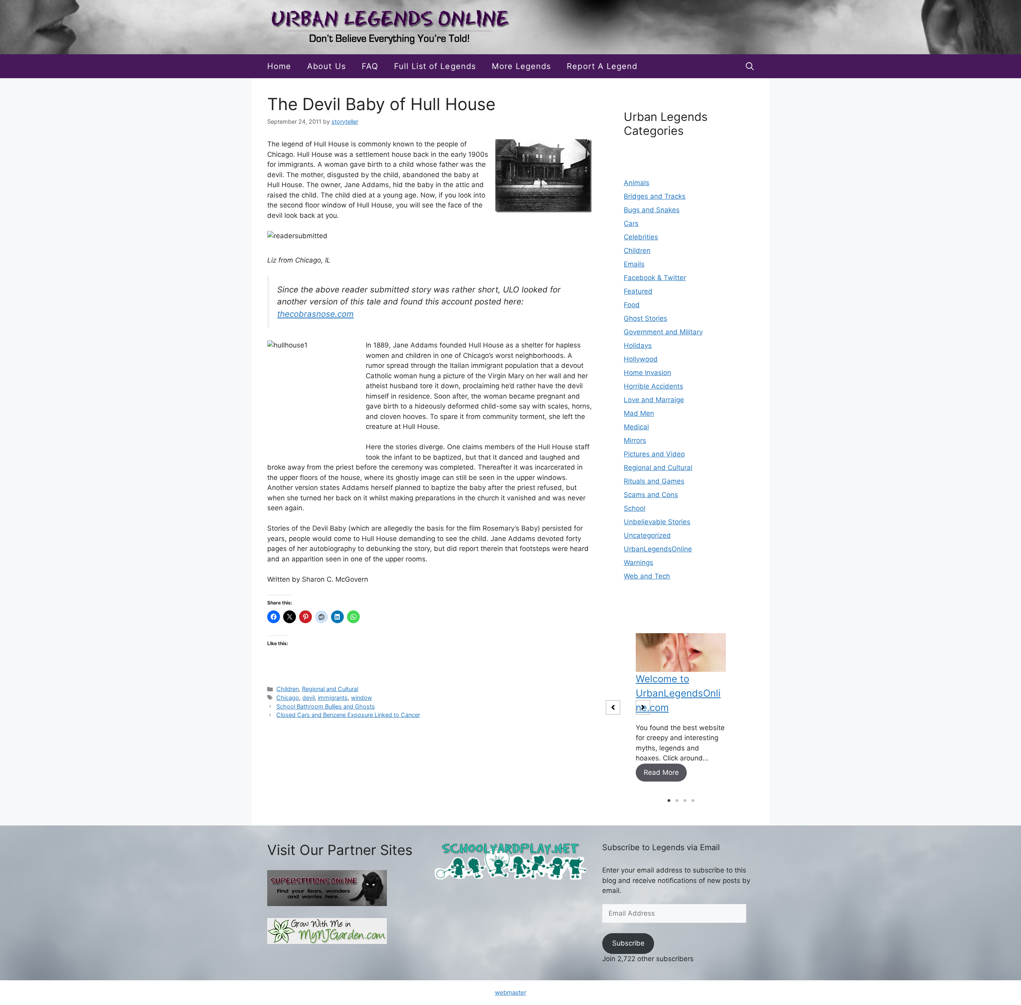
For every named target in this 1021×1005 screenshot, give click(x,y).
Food (632, 305)
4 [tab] (693, 801)
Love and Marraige (654, 400)
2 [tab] (677, 801)
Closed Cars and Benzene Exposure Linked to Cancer (348, 714)
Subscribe (628, 943)
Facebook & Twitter (655, 278)
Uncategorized (647, 535)
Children (287, 688)
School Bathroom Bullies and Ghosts (325, 706)
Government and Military (663, 332)
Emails (634, 264)
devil (308, 697)
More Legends (521, 66)
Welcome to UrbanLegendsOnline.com (678, 693)
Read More (661, 772)
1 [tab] (669, 801)
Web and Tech (647, 576)
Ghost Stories (645, 318)
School (634, 508)
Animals (636, 183)
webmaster (510, 992)
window (361, 697)
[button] (750, 66)
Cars (631, 223)
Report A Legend (602, 66)
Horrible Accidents (653, 386)
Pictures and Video (654, 454)
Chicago (287, 697)
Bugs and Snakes (652, 210)
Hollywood (641, 359)
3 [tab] (685, 801)
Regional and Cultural (330, 688)
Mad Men (639, 413)
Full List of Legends (435, 66)
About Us (326, 66)
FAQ (370, 66)
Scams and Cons (651, 495)
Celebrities (641, 237)
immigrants (333, 697)
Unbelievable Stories (657, 522)
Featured (638, 291)
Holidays (638, 345)
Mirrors (635, 440)
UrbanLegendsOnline (658, 549)
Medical (636, 427)
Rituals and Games (654, 481)
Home (279, 66)
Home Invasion (647, 373)
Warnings (638, 563)
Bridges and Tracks (655, 196)
